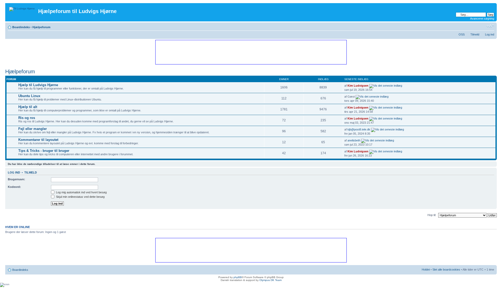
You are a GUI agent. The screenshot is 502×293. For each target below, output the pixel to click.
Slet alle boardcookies (446, 269)
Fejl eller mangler (32, 129)
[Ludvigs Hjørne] (22, 7)
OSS (462, 34)
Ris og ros (26, 118)
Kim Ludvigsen (357, 85)
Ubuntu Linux (29, 96)
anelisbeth (353, 140)
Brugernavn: (16, 179)
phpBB (237, 277)
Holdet (426, 269)
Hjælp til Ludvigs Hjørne (38, 85)
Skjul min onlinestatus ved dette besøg (80, 196)
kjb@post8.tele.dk (358, 129)
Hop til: (431, 215)
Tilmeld (474, 34)
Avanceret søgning (482, 18)
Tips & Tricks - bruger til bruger (43, 151)
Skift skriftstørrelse (490, 26)
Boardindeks (21, 27)
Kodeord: (14, 186)
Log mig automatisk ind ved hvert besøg (81, 192)
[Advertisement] (251, 52)
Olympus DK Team (270, 280)
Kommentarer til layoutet (38, 140)
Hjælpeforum (41, 27)
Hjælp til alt (27, 107)
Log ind (489, 34)
